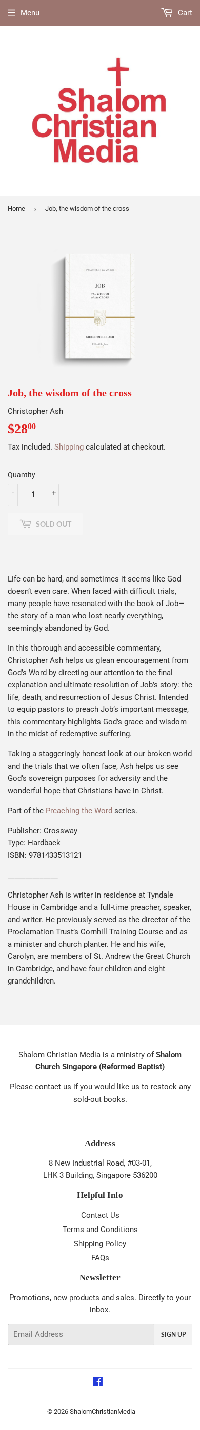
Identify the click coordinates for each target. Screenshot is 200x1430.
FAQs (100, 1257)
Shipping (69, 447)
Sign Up (173, 1334)
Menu (30, 12)
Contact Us (100, 1215)
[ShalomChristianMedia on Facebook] (97, 1383)
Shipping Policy (100, 1243)
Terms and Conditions (100, 1229)
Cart (184, 12)
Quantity (21, 475)
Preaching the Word (79, 810)
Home (16, 208)
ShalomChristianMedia (102, 1411)
